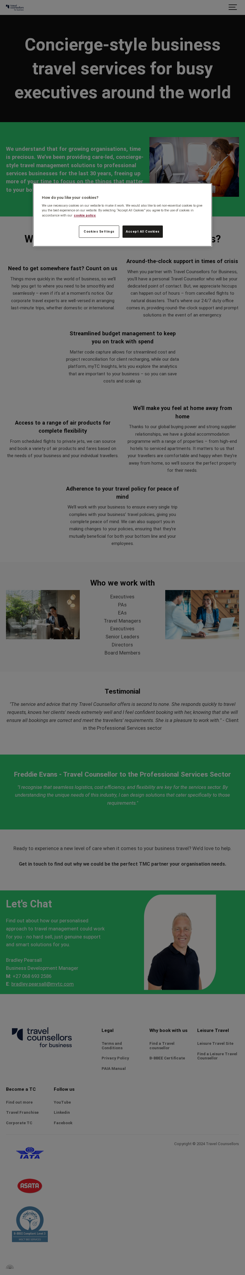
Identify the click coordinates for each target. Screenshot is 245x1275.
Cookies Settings (99, 232)
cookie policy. (85, 215)
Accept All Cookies (143, 232)
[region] (122, 215)
